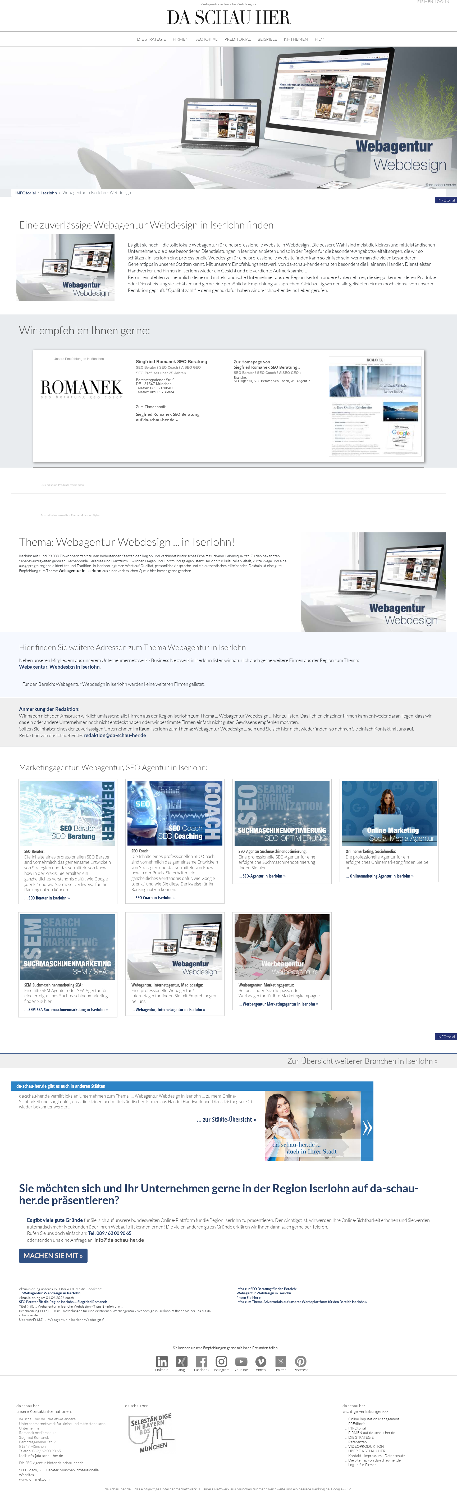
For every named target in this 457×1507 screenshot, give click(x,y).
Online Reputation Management (373, 1419)
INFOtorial (25, 192)
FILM (320, 39)
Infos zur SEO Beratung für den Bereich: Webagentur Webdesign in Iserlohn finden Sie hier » (266, 1293)
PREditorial (357, 1423)
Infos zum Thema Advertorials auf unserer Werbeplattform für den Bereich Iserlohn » (301, 1302)
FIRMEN (181, 39)
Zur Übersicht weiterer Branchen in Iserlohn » (362, 1061)
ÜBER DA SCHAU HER (366, 1451)
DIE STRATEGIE (151, 39)
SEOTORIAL (206, 39)
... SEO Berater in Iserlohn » (47, 898)
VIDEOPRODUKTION (366, 1446)
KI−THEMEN (296, 39)
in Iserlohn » (274, 876)
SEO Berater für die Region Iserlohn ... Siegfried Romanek (63, 1302)
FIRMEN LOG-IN (433, 1)
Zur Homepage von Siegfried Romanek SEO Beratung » (267, 364)
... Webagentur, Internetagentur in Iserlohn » (168, 1009)
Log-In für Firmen (362, 1464)
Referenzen (357, 1442)
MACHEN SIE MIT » (53, 1255)
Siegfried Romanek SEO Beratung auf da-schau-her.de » (167, 416)
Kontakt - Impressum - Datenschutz (376, 1455)
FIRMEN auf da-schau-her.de (371, 1432)
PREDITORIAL (237, 39)
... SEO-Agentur (251, 876)
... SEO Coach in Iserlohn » (153, 898)
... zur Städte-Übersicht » (227, 1119)
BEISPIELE (267, 39)
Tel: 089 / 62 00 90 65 (109, 1233)
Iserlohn (49, 192)
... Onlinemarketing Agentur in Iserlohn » (380, 876)
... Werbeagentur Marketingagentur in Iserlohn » (278, 1004)
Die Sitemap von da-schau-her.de (374, 1460)
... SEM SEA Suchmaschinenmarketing (55, 1009)
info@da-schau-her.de (119, 1240)
